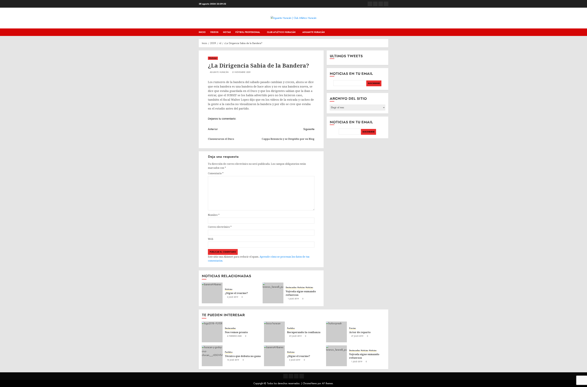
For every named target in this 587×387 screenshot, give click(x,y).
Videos (214, 32)
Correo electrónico (220, 227)
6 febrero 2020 (234, 336)
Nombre (214, 215)
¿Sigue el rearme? (236, 293)
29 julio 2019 (295, 336)
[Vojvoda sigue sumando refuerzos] (273, 293)
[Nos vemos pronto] (212, 332)
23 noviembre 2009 (241, 72)
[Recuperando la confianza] (274, 332)
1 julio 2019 (293, 299)
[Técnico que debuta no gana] (212, 355)
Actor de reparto (360, 332)
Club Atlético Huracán (281, 32)
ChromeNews (310, 383)
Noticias (213, 58)
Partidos (291, 328)
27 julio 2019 (357, 336)
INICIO (202, 32)
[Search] (386, 32)
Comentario (215, 173)
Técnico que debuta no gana (243, 356)
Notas (227, 32)
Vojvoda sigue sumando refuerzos (301, 293)
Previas (352, 328)
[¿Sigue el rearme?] (212, 293)
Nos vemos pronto (236, 332)
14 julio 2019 (233, 360)
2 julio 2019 (232, 297)
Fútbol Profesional (247, 32)
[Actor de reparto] (336, 332)
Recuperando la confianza (303, 332)
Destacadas (291, 287)
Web (210, 239)
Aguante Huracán (313, 32)
